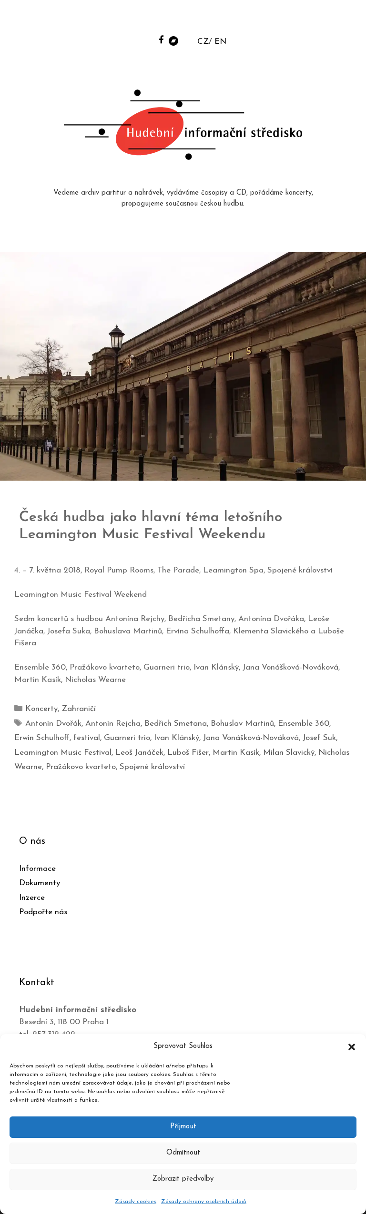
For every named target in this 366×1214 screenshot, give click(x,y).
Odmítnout (183, 1152)
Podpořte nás (43, 912)
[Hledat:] (286, 20)
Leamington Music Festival (63, 753)
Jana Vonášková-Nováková (251, 738)
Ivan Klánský (176, 738)
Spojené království (152, 767)
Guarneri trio (127, 738)
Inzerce (32, 898)
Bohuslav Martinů (242, 724)
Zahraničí (78, 709)
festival (86, 738)
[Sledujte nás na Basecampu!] (173, 40)
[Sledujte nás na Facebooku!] (161, 39)
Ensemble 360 (303, 724)
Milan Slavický (289, 753)
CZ (203, 42)
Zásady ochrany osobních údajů (203, 1201)
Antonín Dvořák (53, 724)
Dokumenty (39, 883)
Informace (37, 869)
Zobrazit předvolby (183, 1179)
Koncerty (41, 709)
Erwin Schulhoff (42, 738)
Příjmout (183, 1126)
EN (220, 42)
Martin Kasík (236, 753)
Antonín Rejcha (113, 724)
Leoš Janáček (139, 753)
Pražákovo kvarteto (81, 767)
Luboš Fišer (188, 753)
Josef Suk (319, 738)
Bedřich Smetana (175, 724)
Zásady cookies (135, 1201)
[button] (351, 1046)
